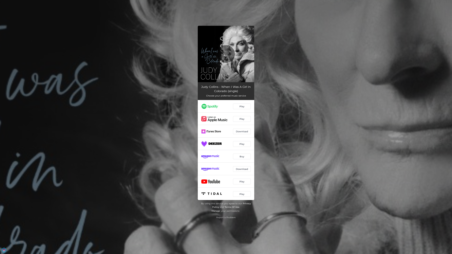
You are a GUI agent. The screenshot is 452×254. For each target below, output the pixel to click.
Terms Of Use (232, 207)
